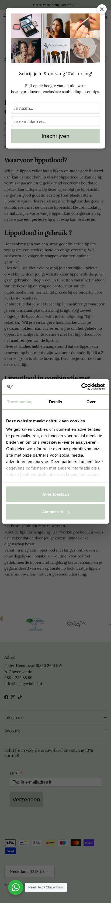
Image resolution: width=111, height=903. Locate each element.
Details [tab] (55, 401)
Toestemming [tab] (20, 401)
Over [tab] (91, 401)
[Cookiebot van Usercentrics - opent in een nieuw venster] (81, 386)
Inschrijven (55, 136)
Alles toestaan (55, 494)
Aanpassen (52, 511)
